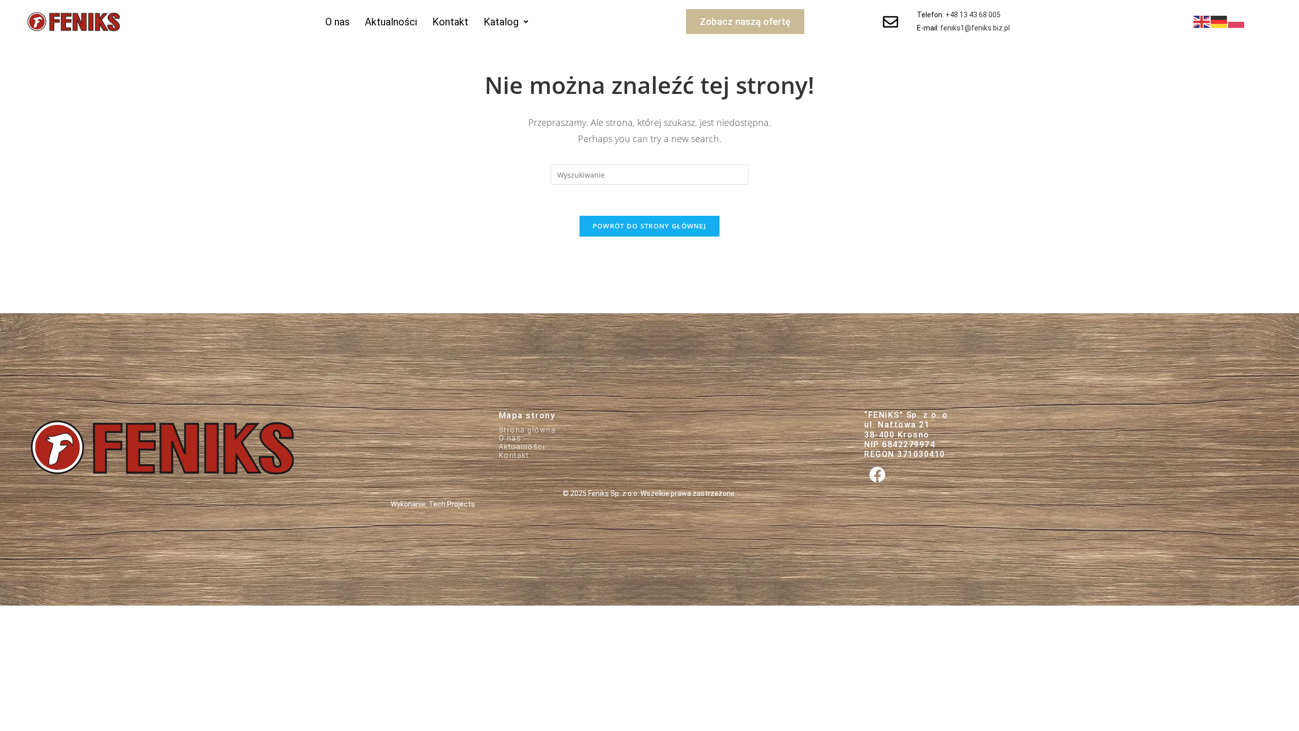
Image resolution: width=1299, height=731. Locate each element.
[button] (506, 22)
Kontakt (450, 22)
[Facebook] (877, 474)
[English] (1202, 21)
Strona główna (527, 430)
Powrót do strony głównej (649, 225)
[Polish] (1236, 21)
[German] (1219, 21)
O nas (337, 22)
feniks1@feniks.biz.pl (975, 28)
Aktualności (391, 22)
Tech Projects (452, 504)
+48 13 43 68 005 (973, 15)
